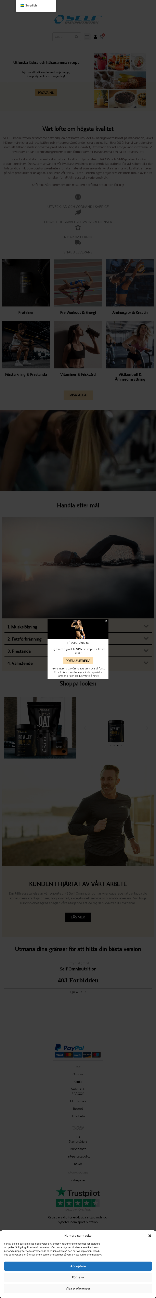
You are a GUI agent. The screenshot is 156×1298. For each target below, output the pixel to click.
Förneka (78, 1277)
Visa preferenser (78, 1288)
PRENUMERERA (78, 661)
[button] (150, 1236)
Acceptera (78, 1266)
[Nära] (106, 621)
